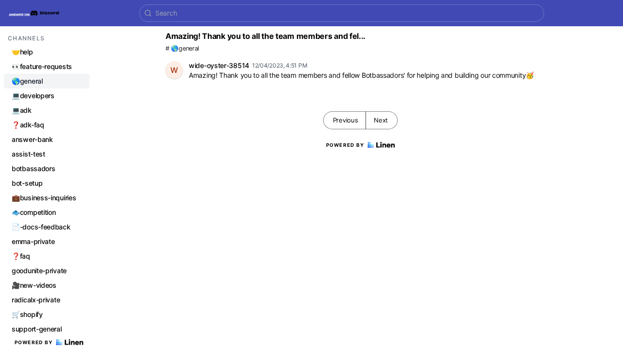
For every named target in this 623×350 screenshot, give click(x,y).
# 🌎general (182, 48)
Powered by (34, 342)
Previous (345, 120)
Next (381, 120)
